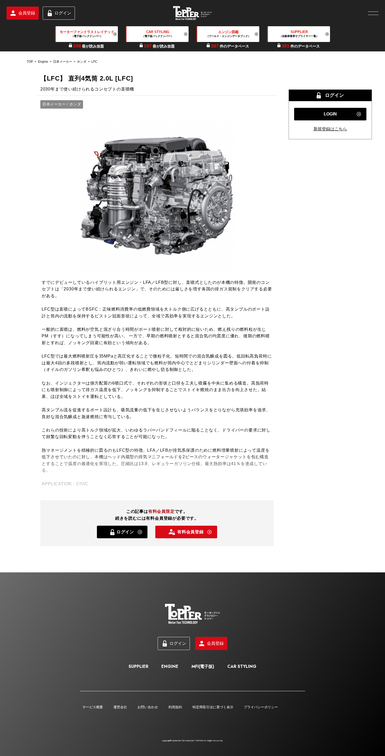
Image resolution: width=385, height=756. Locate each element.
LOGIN (330, 114)
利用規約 (175, 707)
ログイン (62, 13)
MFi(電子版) (202, 666)
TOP (30, 61)
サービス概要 (92, 707)
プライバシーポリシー (261, 707)
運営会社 (120, 707)
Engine (43, 61)
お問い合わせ (148, 707)
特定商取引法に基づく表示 (212, 707)
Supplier (138, 666)
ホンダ (81, 61)
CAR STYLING (241, 666)
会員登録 (26, 13)
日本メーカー (62, 61)
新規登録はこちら (330, 129)
